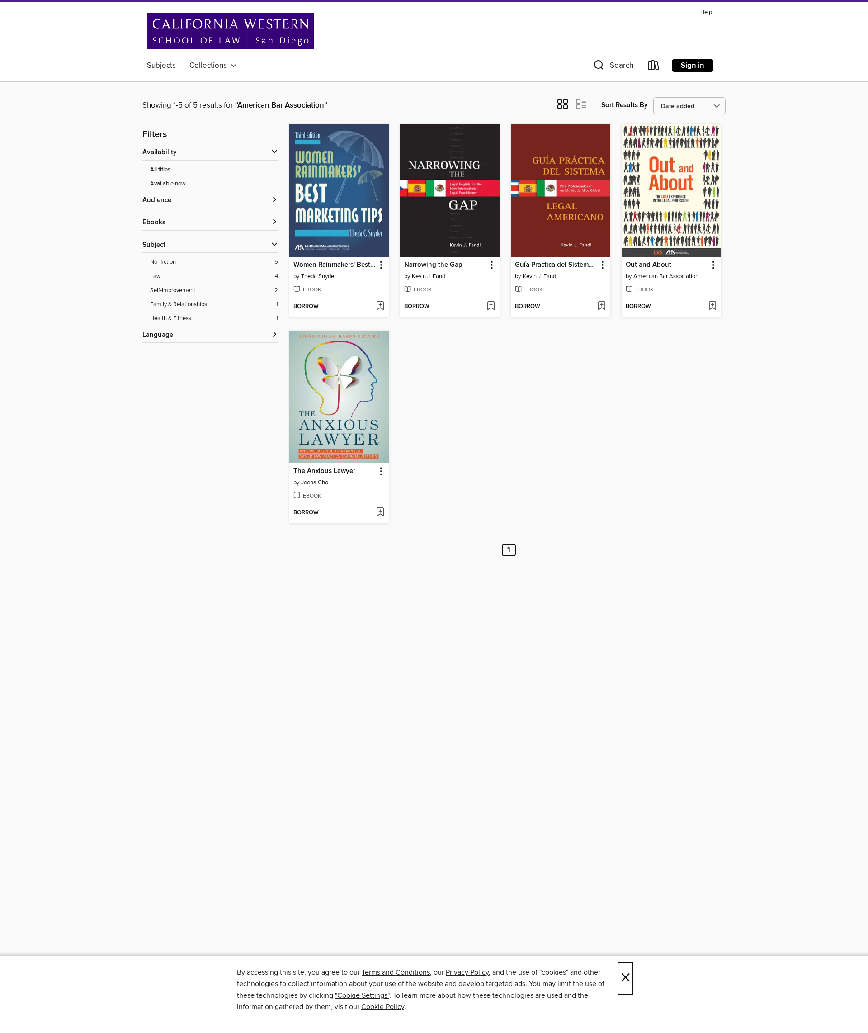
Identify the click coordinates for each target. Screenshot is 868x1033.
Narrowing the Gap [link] (433, 265)
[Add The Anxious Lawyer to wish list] (380, 513)
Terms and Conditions (396, 972)
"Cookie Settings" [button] (362, 995)
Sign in (692, 66)
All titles (160, 170)
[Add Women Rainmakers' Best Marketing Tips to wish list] (380, 307)
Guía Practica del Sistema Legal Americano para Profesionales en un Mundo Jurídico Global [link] (556, 265)
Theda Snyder (318, 276)
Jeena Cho (314, 482)
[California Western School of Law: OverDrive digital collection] (230, 31)
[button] (612, 67)
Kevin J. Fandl (429, 276)
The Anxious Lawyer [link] (324, 471)
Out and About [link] (648, 265)
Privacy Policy (467, 972)
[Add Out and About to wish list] (712, 307)
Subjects (161, 66)
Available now (168, 183)
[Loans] (653, 67)
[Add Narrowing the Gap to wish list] (490, 307)
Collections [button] (210, 66)
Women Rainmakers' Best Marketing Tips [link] (334, 265)
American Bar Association (665, 276)
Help (706, 12)
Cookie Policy (382, 1006)
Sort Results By (624, 105)
